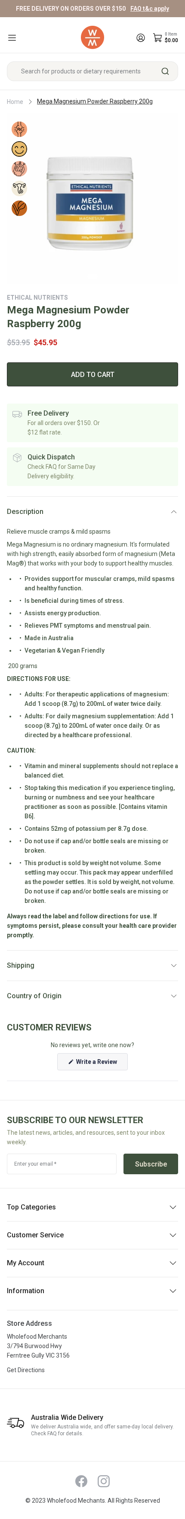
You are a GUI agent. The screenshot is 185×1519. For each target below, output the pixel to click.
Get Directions (26, 1370)
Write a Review (101, 1064)
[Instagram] (104, 1481)
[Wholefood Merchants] (92, 37)
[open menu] (12, 38)
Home (15, 101)
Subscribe (151, 1164)
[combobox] (92, 71)
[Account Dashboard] (141, 38)
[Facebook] (81, 1481)
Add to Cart (92, 375)
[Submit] (168, 71)
